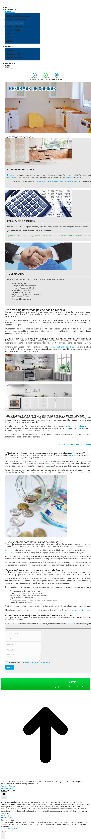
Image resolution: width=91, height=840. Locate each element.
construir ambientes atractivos (61, 347)
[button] (19, 3)
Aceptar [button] (4, 786)
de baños (69, 177)
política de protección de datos (37, 662)
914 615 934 (70, 623)
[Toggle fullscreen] (6, 831)
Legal (55, 687)
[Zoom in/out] (8, 831)
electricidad (58, 181)
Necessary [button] (5, 815)
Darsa (9, 175)
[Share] (4, 831)
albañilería (39, 181)
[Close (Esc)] (2, 831)
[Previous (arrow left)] (2, 835)
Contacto (80, 687)
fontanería (48, 181)
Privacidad (63, 687)
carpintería (68, 181)
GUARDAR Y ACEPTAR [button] (9, 829)
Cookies (72, 687)
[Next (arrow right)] (4, 835)
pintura (78, 181)
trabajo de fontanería (79, 610)
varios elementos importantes (78, 426)
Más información (7, 788)
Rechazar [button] (12, 786)
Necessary (8, 818)
